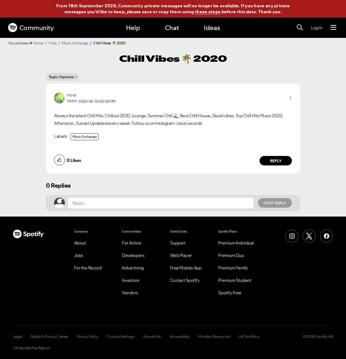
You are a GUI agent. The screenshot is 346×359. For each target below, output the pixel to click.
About (80, 243)
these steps (207, 12)
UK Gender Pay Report (31, 347)
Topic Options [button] (61, 77)
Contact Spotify (185, 280)
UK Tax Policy (249, 336)
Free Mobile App (186, 268)
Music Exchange (75, 43)
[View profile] (59, 97)
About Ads (152, 336)
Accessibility (180, 336)
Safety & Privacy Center (49, 336)
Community (36, 27)
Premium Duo (231, 255)
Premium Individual (236, 243)
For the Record (88, 268)
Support (178, 243)
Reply (276, 161)
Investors (130, 280)
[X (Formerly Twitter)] (309, 236)
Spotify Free (229, 293)
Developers (133, 255)
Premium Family (233, 268)
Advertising (133, 268)
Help (133, 27)
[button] (291, 98)
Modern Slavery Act (214, 336)
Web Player (181, 255)
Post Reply (275, 203)
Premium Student (234, 280)
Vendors (130, 293)
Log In (316, 28)
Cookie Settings (121, 336)
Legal (17, 336)
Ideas (212, 27)
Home (38, 43)
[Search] (299, 27)
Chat (172, 27)
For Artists (131, 243)
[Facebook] (326, 236)
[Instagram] (291, 236)
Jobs (78, 255)
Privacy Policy (87, 336)
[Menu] (333, 27)
